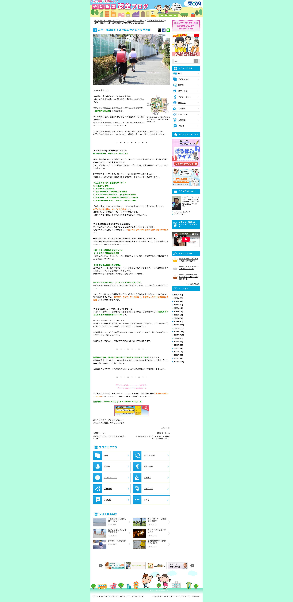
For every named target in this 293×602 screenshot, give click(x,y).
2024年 (178, 301)
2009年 (178, 352)
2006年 (179, 362)
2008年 (178, 355)
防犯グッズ (148, 488)
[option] (115, 565)
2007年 (178, 358)
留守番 (107, 466)
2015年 (179, 331)
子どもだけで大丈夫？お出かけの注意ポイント (109, 437)
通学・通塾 (99, 23)
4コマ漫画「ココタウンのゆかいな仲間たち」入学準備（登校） (153, 437)
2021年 (178, 311)
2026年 (178, 295)
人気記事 (108, 500)
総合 (106, 455)
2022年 (178, 308)
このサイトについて (101, 596)
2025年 (178, 298)
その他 (146, 500)
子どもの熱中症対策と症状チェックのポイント (188, 267)
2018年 (178, 321)
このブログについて (182, 212)
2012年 (178, 342)
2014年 (179, 335)
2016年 (179, 328)
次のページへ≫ (163, 433)
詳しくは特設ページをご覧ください (108, 420)
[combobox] (184, 61)
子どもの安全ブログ (155, 20)
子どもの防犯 (149, 455)
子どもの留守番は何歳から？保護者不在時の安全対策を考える (188, 276)
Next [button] (192, 565)
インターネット (110, 477)
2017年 (179, 325)
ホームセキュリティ (135, 20)
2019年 (178, 318)
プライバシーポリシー (119, 596)
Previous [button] (101, 565)
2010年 (178, 348)
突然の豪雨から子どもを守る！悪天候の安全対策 (188, 260)
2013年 (178, 338)
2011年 (178, 345)
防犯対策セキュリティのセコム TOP (109, 20)
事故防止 (147, 477)
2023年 (178, 305)
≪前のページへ (99, 433)
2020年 (178, 315)
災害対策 (108, 488)
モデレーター (179, 214)
